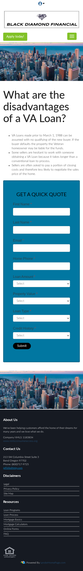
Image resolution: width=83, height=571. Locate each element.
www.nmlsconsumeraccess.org (20, 441)
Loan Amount (24, 277)
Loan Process (11, 515)
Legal (6, 484)
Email (18, 240)
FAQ (6, 534)
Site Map (8, 493)
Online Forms (11, 529)
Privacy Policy (11, 489)
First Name (22, 204)
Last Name (22, 222)
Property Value (25, 294)
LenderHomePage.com (53, 562)
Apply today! (15, 36)
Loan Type (22, 311)
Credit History (24, 328)
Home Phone (24, 258)
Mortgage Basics (13, 519)
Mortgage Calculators (15, 524)
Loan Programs (12, 510)
